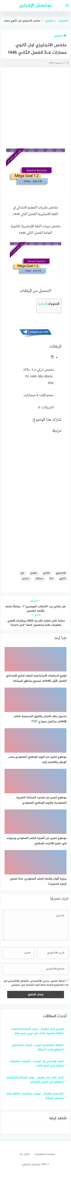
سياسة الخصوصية (45, 1154)
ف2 (51, 579)
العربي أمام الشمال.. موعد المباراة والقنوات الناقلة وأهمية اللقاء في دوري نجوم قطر (37, 1031)
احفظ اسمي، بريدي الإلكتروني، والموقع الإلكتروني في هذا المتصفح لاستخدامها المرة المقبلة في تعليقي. (35, 983)
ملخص (25, 579)
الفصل (33, 573)
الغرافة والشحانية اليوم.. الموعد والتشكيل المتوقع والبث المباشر (38, 1047)
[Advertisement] (35, 108)
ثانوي (62, 579)
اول (22, 573)
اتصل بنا (25, 1154)
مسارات (39, 579)
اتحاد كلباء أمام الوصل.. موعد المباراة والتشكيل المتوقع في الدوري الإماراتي (35, 1080)
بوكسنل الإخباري (35, 5)
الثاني (46, 573)
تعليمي (58, 36)
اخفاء (42, 304)
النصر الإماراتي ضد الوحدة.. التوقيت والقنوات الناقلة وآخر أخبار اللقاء (36, 1063)
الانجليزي (60, 573)
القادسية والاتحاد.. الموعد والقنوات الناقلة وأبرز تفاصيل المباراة (35, 1096)
